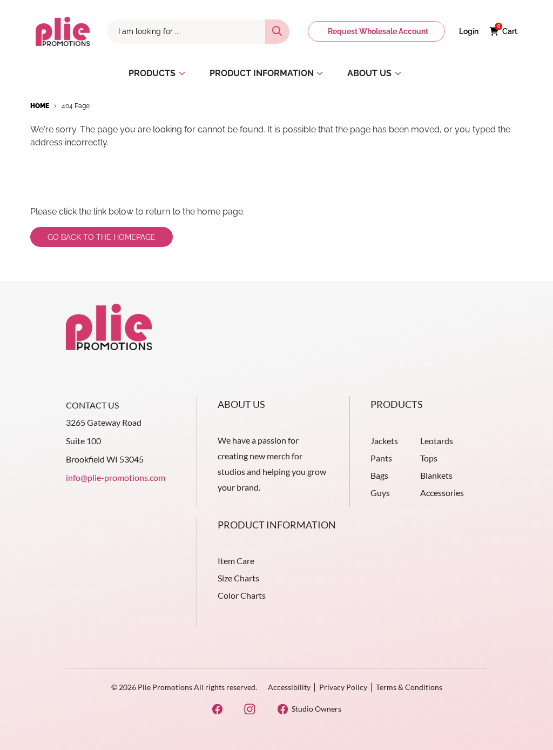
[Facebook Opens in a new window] (217, 709)
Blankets (436, 475)
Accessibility (289, 687)
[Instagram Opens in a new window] (249, 709)
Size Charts (238, 578)
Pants (381, 458)
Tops (428, 458)
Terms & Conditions (409, 687)
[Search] (277, 31)
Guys (380, 492)
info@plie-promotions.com (115, 477)
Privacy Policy (343, 687)
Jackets (384, 441)
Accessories (442, 492)
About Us (241, 404)
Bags (379, 475)
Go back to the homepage (102, 237)
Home (39, 106)
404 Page (76, 106)
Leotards (436, 441)
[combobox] (186, 31)
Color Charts (242, 595)
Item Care (236, 560)
